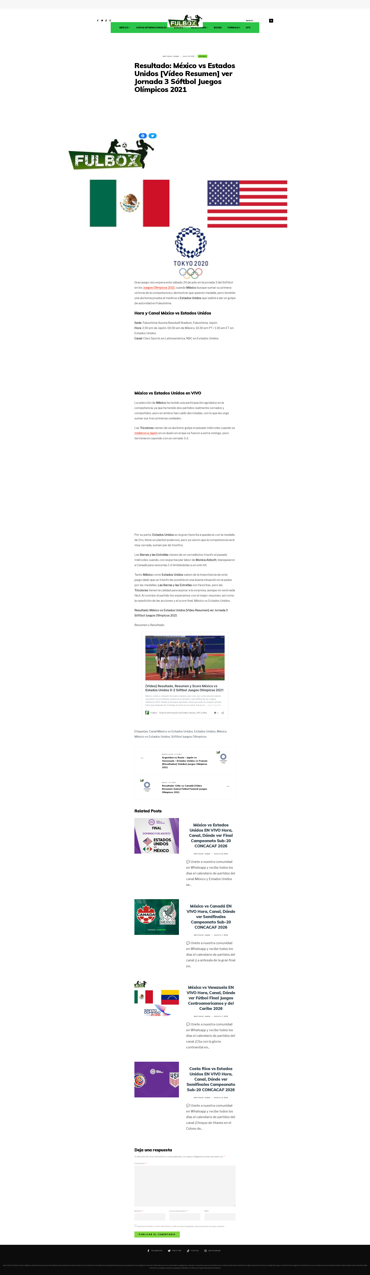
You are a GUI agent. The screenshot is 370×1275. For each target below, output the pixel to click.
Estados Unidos (205, 731)
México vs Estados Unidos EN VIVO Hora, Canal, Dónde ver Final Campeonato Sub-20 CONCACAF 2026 (211, 835)
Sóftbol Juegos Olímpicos (189, 736)
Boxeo (218, 27)
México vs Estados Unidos (152, 736)
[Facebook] (98, 21)
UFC (248, 27)
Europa (178, 27)
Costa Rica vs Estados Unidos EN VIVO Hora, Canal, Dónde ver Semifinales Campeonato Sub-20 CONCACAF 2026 (211, 1079)
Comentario (140, 1163)
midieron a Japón (146, 433)
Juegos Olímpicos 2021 (159, 287)
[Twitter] (102, 21)
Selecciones (198, 27)
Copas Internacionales (151, 27)
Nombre (138, 1211)
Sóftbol (203, 56)
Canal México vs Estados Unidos (171, 731)
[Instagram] (110, 21)
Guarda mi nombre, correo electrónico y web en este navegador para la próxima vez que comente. (181, 1226)
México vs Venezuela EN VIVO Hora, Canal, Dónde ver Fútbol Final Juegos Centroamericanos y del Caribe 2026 (211, 998)
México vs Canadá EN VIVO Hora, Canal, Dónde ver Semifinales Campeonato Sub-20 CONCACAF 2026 (211, 917)
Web (207, 1211)
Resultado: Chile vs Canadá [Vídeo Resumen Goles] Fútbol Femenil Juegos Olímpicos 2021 (184, 787)
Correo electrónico (178, 1211)
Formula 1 (234, 27)
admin (176, 56)
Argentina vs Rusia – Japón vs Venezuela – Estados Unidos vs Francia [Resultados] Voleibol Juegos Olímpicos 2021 (184, 761)
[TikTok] (106, 21)
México (124, 27)
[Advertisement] (185, 113)
